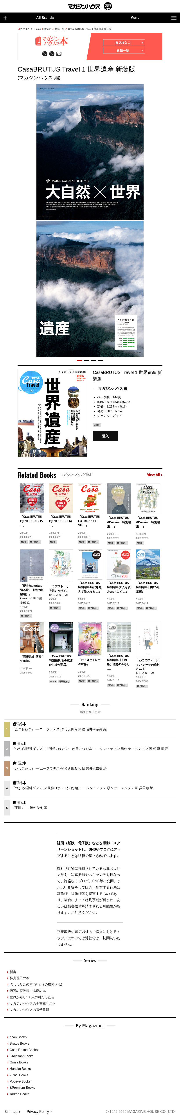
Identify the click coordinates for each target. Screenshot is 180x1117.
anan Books (18, 1037)
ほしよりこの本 (36, 984)
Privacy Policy (38, 1111)
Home (37, 29)
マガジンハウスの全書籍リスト (33, 1003)
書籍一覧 (60, 29)
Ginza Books (19, 1062)
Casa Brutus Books (24, 1050)
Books (47, 29)
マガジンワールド (90, 6)
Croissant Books (22, 1056)
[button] (79, 360)
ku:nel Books (19, 1075)
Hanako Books (20, 1068)
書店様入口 (123, 43)
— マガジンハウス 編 (110, 388)
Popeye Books (20, 1081)
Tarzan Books (19, 1094)
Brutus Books (19, 1043)
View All (153, 475)
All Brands (45, 18)
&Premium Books (22, 1087)
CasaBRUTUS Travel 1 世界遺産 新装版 (89, 29)
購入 (105, 436)
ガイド (117, 415)
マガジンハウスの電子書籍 (29, 1009)
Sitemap (10, 1111)
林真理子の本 (19, 978)
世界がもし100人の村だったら (32, 997)
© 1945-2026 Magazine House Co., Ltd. (141, 1111)
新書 (13, 972)
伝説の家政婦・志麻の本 (28, 991)
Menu (135, 18)
